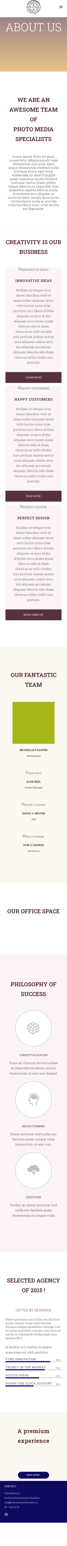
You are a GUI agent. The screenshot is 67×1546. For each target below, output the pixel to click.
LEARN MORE (33, 377)
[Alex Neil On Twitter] (33, 773)
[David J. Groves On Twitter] (38, 805)
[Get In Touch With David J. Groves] (20, 805)
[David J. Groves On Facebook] (29, 805)
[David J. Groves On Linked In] (46, 805)
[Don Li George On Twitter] (33, 836)
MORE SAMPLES (33, 614)
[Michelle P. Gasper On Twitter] (33, 723)
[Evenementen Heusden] (33, 7)
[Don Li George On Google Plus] (42, 836)
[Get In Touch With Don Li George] (25, 836)
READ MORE (33, 496)
